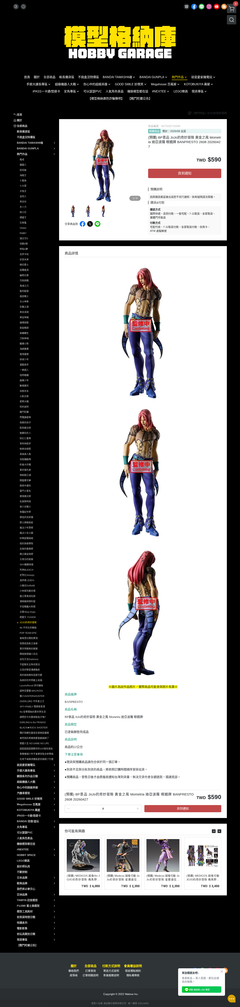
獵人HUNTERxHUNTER (32, 696)
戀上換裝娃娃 (26, 522)
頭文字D (24, 238)
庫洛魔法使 (25, 496)
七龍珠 (23, 180)
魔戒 (22, 159)
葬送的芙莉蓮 (26, 517)
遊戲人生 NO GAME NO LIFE (34, 743)
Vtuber (23, 228)
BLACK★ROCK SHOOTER (34, 727)
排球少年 (24, 359)
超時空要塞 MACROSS (31, 691)
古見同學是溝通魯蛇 (30, 670)
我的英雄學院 (26, 543)
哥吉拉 (23, 201)
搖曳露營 (24, 354)
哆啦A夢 (24, 249)
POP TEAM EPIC (28, 633)
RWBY (23, 233)
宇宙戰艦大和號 (27, 606)
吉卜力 (23, 207)
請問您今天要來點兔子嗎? (33, 717)
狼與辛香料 (25, 485)
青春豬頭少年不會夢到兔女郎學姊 (36, 754)
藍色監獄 (24, 291)
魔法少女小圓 (26, 533)
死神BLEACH (26, 570)
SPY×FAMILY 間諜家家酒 (32, 706)
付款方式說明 (111, 966)
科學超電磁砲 (26, 538)
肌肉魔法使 (25, 428)
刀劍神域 (24, 338)
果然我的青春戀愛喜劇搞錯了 (34, 738)
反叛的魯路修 (26, 549)
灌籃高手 (24, 364)
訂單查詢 (90, 970)
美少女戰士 (25, 506)
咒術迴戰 (24, 280)
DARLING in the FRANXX (33, 722)
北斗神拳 (24, 301)
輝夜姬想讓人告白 (29, 654)
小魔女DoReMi (27, 585)
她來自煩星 (25, 449)
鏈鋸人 (23, 165)
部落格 (74, 975)
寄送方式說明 (111, 970)
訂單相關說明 (90, 975)
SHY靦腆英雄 (26, 564)
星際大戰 (24, 401)
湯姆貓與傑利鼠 (27, 601)
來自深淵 (24, 312)
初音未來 (24, 259)
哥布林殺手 (25, 443)
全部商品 (91, 966)
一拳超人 (24, 370)
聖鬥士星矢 (25, 491)
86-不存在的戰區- (28, 627)
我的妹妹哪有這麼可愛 (31, 675)
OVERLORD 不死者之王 (32, 701)
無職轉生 (24, 333)
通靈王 (23, 217)
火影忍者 (24, 396)
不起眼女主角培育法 (30, 664)
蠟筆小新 (24, 343)
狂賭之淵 (24, 307)
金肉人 (23, 196)
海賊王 (23, 175)
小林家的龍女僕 (27, 591)
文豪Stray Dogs (27, 612)
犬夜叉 (23, 191)
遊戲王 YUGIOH (28, 617)
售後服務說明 (111, 975)
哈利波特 (24, 407)
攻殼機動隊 (25, 459)
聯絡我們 (73, 970)
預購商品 (154, 131)
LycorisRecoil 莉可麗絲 (31, 685)
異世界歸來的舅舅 (29, 648)
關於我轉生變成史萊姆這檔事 (34, 733)
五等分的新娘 (26, 559)
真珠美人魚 (25, 454)
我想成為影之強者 (29, 643)
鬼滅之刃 (24, 286)
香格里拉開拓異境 (29, 638)
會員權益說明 (133, 966)
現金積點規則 (133, 970)
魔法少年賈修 (26, 528)
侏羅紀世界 (25, 512)
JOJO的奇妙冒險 (28, 622)
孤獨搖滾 (24, 270)
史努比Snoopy (27, 575)
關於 (74, 966)
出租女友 (24, 391)
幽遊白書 (24, 275)
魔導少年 (24, 380)
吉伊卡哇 (24, 254)
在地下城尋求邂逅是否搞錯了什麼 (36, 759)
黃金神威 (24, 317)
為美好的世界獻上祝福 (31, 680)
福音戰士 (24, 296)
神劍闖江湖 (25, 475)
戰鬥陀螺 (24, 412)
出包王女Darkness (29, 659)
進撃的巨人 (25, 433)
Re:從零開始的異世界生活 (33, 712)
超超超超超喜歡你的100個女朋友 (36, 748)
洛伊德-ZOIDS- (27, 580)
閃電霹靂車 (25, 417)
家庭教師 (24, 328)
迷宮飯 (23, 170)
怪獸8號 (24, 243)
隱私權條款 (133, 975)
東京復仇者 (25, 470)
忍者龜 (23, 222)
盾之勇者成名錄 (27, 596)
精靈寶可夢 (25, 480)
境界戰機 (24, 375)
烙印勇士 (24, 265)
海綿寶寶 (24, 349)
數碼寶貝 (24, 386)
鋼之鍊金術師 (26, 554)
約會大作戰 (25, 464)
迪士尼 (23, 212)
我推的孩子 (25, 422)
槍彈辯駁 (24, 322)
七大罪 (23, 186)
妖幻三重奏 (25, 438)
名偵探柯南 (25, 501)
